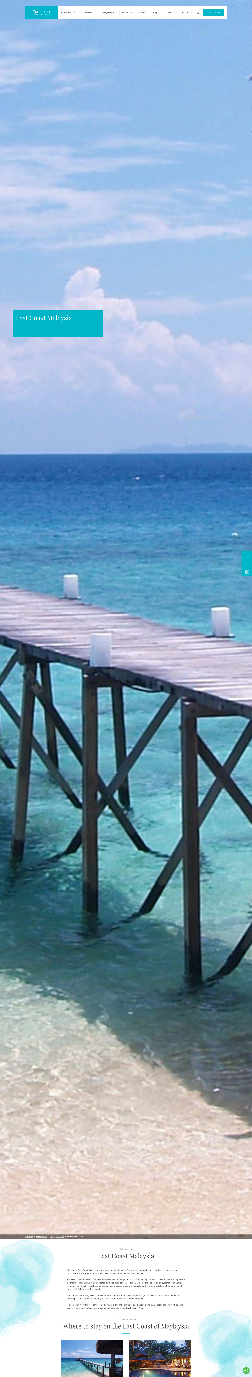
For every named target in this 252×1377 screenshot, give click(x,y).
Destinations (86, 13)
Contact (184, 13)
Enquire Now (213, 13)
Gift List (141, 13)
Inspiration (66, 13)
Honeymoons (107, 13)
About (169, 13)
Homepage (29, 1237)
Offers (125, 13)
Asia (51, 1237)
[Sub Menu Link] (74, 13)
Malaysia (60, 1237)
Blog (155, 13)
